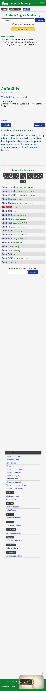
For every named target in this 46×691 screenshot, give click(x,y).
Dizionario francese (13, 472)
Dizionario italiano (13, 456)
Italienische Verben (13, 518)
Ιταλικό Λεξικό (12, 548)
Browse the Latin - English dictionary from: (23, 268)
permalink (4, 120)
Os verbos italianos (13, 533)
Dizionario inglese (13, 475)
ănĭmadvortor (18, 195)
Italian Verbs (11, 510)
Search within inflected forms (24, 24)
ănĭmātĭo (14, 218)
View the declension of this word (14, 97)
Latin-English (15, 9)
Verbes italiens (11, 499)
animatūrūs (13, 230)
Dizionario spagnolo (14, 482)
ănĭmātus (14, 238)
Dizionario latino (12, 466)
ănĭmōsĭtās (15, 258)
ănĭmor (11, 250)
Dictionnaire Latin (13, 496)
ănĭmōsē (9, 254)
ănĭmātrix (14, 226)
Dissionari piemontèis (14, 556)
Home (4, 9)
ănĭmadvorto (18, 191)
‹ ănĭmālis (6, 125)
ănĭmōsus (11, 262)
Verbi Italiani (11, 463)
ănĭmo (11, 246)
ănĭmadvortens (18, 187)
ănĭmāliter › (39, 125)
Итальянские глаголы (15, 540)
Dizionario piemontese (14, 488)
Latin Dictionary (12, 507)
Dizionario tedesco (13, 479)
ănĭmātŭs (15, 234)
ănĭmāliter (9, 210)
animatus (12, 242)
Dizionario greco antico (15, 469)
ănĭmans (14, 214)
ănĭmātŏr (14, 222)
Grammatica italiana (13, 460)
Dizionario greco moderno (16, 485)
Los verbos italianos (13, 525)
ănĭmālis (26, 9)
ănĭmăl (12, 198)
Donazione (23, 29)
